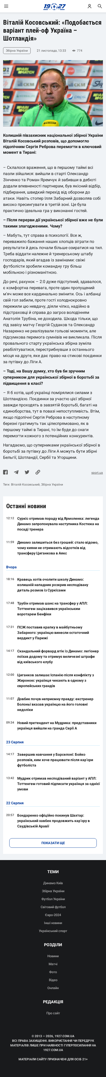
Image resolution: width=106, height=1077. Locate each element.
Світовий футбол (53, 907)
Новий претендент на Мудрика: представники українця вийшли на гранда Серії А (56, 725)
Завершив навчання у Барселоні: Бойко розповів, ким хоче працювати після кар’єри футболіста (55, 759)
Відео (53, 980)
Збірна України (52, 484)
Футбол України (53, 899)
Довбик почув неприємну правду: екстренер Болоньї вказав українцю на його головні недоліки (55, 704)
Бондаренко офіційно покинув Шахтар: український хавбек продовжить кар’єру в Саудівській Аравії (53, 820)
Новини (53, 956)
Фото (53, 972)
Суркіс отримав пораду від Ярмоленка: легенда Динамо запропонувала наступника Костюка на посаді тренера (58, 523)
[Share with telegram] (16, 473)
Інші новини (53, 923)
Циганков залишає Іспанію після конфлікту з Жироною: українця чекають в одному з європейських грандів (55, 680)
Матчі (53, 964)
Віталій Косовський (25, 484)
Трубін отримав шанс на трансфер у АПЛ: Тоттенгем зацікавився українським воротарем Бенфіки (52, 608)
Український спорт (53, 931)
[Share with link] (38, 473)
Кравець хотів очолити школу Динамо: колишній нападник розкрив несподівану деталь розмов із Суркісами (52, 584)
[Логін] (89, 6)
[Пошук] (100, 6)
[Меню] (11, 6)
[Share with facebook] (5, 473)
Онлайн (53, 988)
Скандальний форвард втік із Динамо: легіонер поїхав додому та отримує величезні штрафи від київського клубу (58, 656)
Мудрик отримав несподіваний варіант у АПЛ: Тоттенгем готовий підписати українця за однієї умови (58, 783)
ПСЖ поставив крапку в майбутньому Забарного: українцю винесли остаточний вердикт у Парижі (53, 632)
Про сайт (53, 1013)
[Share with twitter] (27, 473)
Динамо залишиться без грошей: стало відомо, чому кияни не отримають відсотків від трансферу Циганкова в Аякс (57, 547)
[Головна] (53, 6)
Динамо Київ (53, 883)
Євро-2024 (53, 915)
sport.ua (97, 472)
